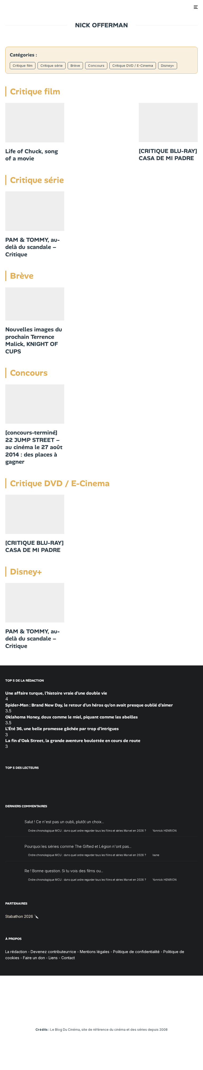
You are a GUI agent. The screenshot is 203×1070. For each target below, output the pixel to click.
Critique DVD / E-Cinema (132, 65)
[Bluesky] (109, 1015)
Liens (53, 957)
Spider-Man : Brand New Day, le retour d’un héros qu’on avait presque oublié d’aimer (89, 705)
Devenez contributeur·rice (53, 951)
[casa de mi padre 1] (168, 122)
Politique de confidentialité (136, 951)
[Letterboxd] (117, 1015)
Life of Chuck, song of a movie (31, 155)
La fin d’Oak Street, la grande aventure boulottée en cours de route (72, 740)
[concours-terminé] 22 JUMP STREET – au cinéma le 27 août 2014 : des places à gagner (33, 447)
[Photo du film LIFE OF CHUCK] (34, 122)
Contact (68, 957)
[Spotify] (124, 1015)
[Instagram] (86, 1015)
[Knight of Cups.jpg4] (34, 304)
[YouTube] (94, 1015)
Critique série (51, 65)
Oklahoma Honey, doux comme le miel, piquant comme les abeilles (71, 717)
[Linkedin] (101, 1015)
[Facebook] (71, 1015)
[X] (78, 1015)
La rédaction (16, 951)
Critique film (23, 65)
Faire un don (34, 957)
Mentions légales (94, 951)
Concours (96, 65)
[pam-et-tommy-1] (34, 211)
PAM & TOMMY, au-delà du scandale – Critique (32, 247)
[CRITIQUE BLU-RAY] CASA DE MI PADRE (168, 154)
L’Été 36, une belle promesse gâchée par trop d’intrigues (62, 728)
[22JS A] (34, 404)
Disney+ (167, 65)
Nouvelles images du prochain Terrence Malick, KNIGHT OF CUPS (33, 340)
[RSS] (132, 1015)
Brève (75, 65)
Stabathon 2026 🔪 (22, 916)
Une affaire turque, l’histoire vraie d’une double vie (56, 693)
